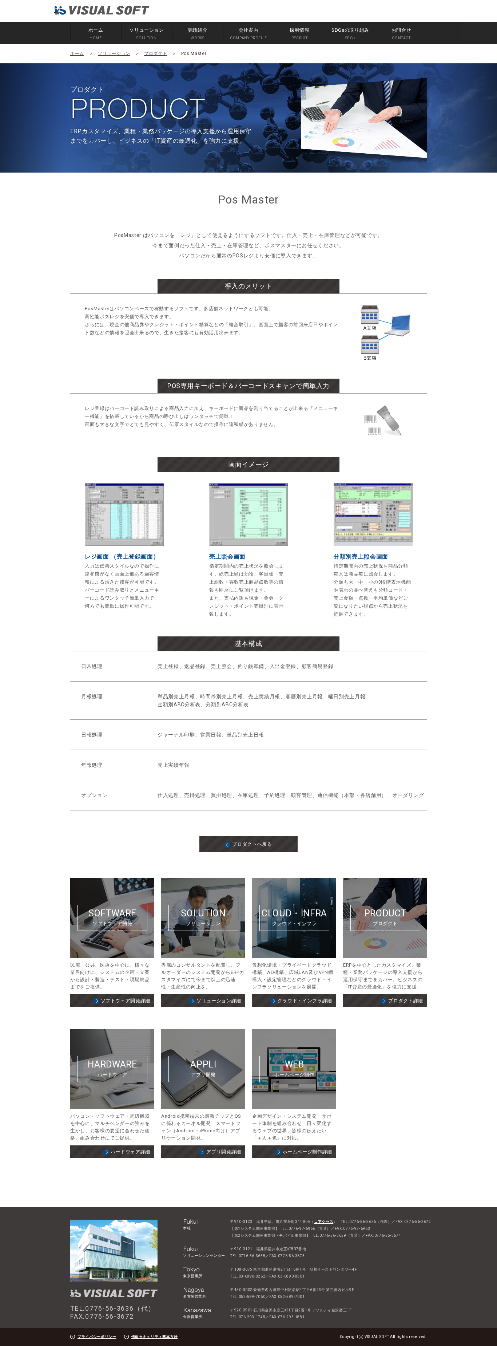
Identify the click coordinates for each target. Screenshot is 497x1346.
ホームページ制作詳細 (308, 1151)
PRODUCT (385, 917)
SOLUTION (203, 917)
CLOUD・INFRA (294, 917)
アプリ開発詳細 (223, 1151)
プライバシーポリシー (96, 1337)
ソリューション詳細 (218, 1000)
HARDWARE (112, 1068)
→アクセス (323, 1222)
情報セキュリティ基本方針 (154, 1337)
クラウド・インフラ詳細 (305, 1000)
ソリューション (146, 33)
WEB (294, 1068)
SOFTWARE (112, 917)
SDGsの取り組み (350, 33)
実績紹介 (198, 33)
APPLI (203, 1068)
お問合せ (401, 33)
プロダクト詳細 (405, 1000)
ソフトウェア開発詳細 (126, 1000)
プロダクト (155, 53)
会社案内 (248, 33)
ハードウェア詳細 (130, 1151)
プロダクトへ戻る (252, 844)
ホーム (95, 33)
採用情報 (300, 33)
